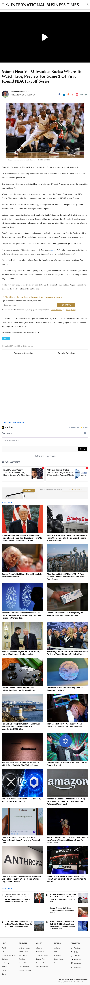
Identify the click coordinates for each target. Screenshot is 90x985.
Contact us (40, 952)
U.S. (3, 952)
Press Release (24, 963)
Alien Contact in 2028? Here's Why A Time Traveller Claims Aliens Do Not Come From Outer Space (65, 576)
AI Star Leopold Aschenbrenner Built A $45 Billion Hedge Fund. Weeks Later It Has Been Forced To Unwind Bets (21, 615)
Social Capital (23, 952)
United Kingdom (59, 959)
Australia (57, 948)
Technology (5, 963)
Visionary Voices (24, 948)
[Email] (81, 94)
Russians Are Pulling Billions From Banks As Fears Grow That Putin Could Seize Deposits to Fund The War (67, 538)
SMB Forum (23, 955)
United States (58, 963)
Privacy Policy (70, 310)
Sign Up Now (28, 491)
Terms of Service (56, 310)
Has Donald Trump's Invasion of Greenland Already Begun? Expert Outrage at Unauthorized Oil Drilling (21, 726)
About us (39, 948)
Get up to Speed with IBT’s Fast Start (74, 490)
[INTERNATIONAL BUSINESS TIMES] (45, 5)
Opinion (4, 974)
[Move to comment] (86, 94)
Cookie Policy (41, 963)
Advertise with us (42, 966)
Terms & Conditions (43, 955)
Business (5, 959)
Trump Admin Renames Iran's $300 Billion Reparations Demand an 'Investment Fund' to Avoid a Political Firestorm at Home (22, 538)
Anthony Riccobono (20, 92)
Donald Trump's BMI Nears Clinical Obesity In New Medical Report (62, 910)
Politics (4, 966)
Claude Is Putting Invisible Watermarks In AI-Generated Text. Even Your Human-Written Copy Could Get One (21, 878)
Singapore (57, 955)
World (4, 948)
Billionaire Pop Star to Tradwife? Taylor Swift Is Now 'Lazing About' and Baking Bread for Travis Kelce (67, 840)
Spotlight (22, 959)
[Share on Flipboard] (73, 94)
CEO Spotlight (24, 966)
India (55, 952)
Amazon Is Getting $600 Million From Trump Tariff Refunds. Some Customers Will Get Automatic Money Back (66, 801)
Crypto (4, 970)
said (52, 249)
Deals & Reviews (25, 970)
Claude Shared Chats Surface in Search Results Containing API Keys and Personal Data (21, 840)
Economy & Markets (9, 955)
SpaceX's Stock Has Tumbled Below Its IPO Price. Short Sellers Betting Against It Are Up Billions (66, 878)
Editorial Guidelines (66, 353)
